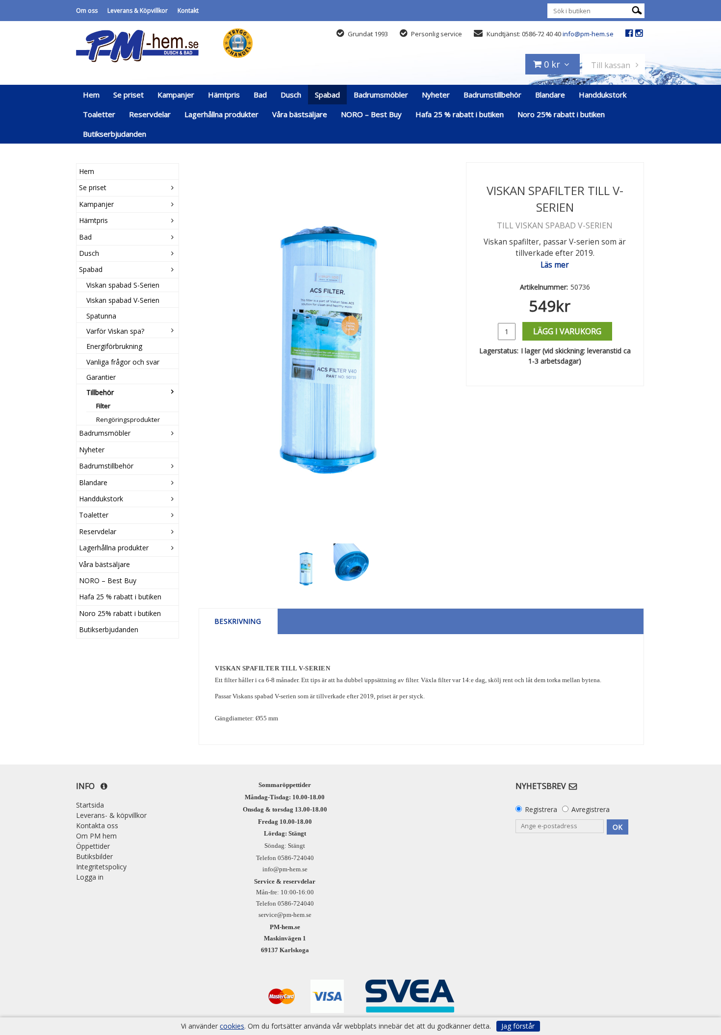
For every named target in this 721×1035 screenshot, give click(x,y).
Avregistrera (590, 809)
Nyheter (436, 94)
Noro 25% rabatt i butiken (561, 114)
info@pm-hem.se (588, 33)
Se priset (128, 94)
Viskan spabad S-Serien (122, 285)
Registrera (541, 809)
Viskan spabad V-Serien (122, 300)
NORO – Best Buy (371, 114)
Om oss (87, 10)
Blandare (550, 94)
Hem (91, 94)
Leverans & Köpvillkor (137, 10)
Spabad (327, 94)
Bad (260, 94)
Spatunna (101, 315)
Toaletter (99, 114)
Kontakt (188, 10)
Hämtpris (224, 94)
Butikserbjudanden (114, 134)
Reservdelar (150, 114)
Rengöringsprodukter (128, 419)
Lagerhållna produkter (221, 114)
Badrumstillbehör (492, 94)
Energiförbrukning (114, 346)
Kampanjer (175, 94)
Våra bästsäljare (299, 114)
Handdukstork (602, 94)
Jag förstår (518, 1026)
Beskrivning (238, 621)
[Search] (637, 9)
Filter (103, 405)
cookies (232, 1026)
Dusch (291, 94)
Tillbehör (100, 392)
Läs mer (555, 265)
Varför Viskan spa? (115, 331)
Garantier (101, 377)
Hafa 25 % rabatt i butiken (459, 114)
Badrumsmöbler (381, 94)
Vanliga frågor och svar (122, 362)
